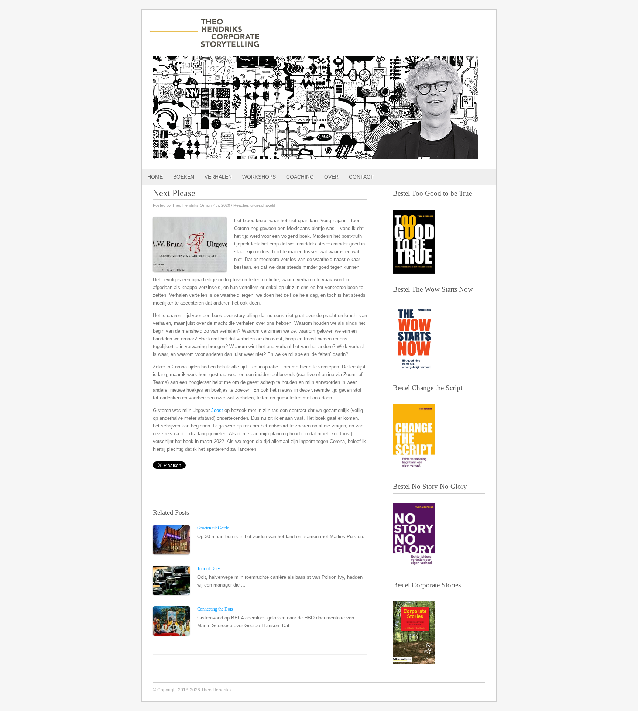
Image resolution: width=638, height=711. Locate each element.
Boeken (183, 177)
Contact (361, 177)
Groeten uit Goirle (213, 527)
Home (155, 177)
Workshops (259, 177)
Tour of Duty (208, 568)
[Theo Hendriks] (204, 43)
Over (331, 177)
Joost (217, 410)
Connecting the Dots (215, 609)
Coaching (300, 177)
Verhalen (218, 177)
